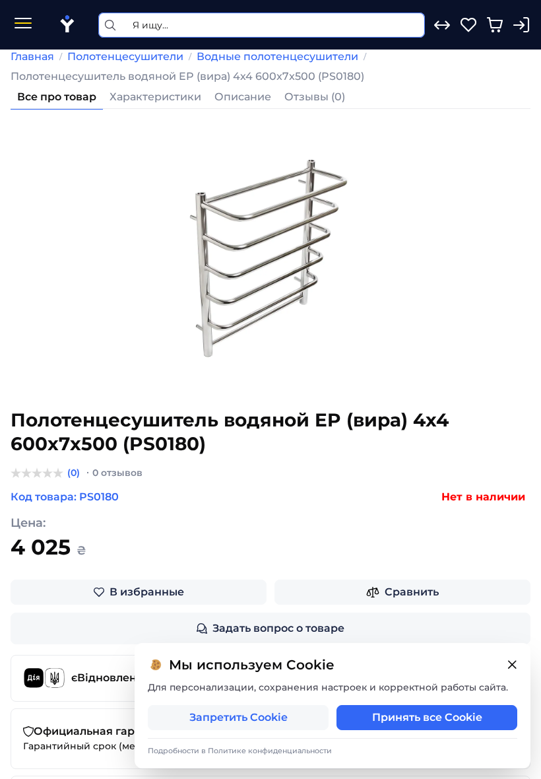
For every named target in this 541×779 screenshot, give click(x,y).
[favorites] (468, 25)
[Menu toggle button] (23, 25)
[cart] (494, 25)
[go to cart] (495, 25)
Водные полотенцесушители (277, 56)
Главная (32, 56)
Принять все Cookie (427, 717)
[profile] (521, 25)
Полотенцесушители (125, 56)
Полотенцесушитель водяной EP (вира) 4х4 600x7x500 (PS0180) (187, 76)
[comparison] (442, 25)
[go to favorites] (468, 25)
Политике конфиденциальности (270, 750)
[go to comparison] (442, 25)
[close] (512, 665)
